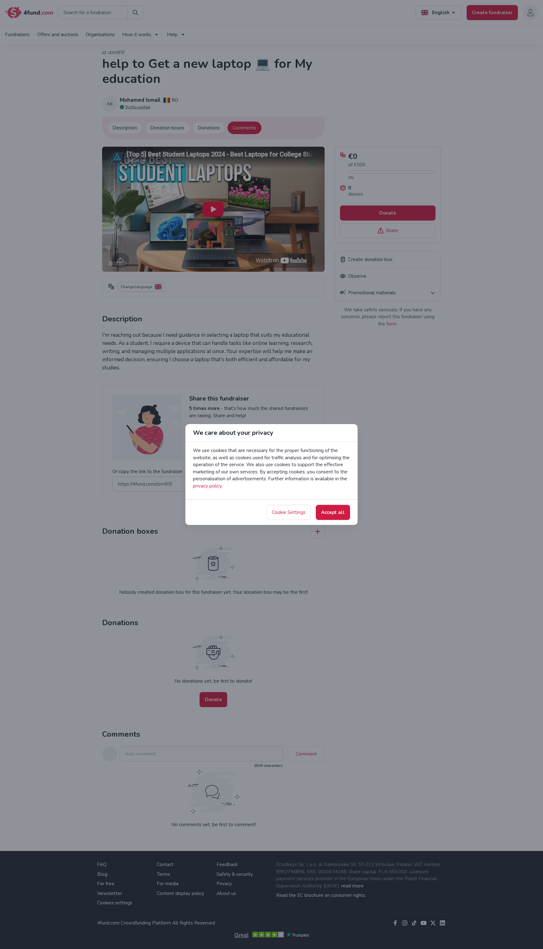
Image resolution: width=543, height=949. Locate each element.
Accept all (333, 512)
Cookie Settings (288, 512)
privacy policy (207, 486)
